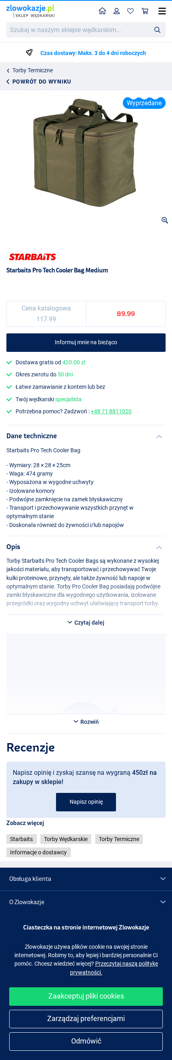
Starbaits (21, 839)
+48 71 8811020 (111, 411)
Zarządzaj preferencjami (86, 1018)
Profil (117, 11)
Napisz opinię (86, 802)
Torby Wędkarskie (66, 839)
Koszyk (145, 11)
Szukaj (157, 29)
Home (102, 11)
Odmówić (86, 1041)
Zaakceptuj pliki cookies (86, 996)
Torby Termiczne (32, 70)
